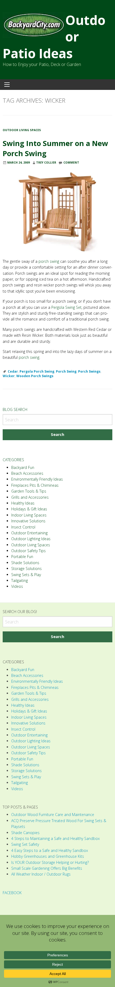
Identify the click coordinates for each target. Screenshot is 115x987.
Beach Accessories (27, 473)
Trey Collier (46, 162)
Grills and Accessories (30, 497)
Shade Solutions (25, 562)
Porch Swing (66, 371)
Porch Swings (89, 371)
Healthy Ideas (22, 503)
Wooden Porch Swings (34, 376)
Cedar (13, 371)
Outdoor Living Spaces (22, 130)
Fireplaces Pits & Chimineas (35, 485)
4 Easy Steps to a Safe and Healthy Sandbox (49, 850)
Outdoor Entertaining (29, 532)
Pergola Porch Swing (37, 371)
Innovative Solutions (28, 520)
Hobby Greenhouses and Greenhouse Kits (47, 856)
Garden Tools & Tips (28, 491)
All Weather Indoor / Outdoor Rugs (41, 874)
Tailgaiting (19, 580)
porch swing (49, 261)
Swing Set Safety (25, 844)
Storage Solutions (26, 568)
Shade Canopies (25, 832)
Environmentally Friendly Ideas (37, 479)
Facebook (12, 892)
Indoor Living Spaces (29, 515)
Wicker (9, 376)
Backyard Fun (22, 467)
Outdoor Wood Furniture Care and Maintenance (52, 814)
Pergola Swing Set (66, 307)
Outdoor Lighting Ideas (31, 538)
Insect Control (23, 527)
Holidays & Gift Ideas (29, 508)
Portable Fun (22, 556)
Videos (17, 586)
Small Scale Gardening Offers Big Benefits (46, 868)
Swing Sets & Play (26, 574)
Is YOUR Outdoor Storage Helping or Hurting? (50, 862)
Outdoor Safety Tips (28, 550)
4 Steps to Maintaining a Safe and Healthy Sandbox (55, 838)
